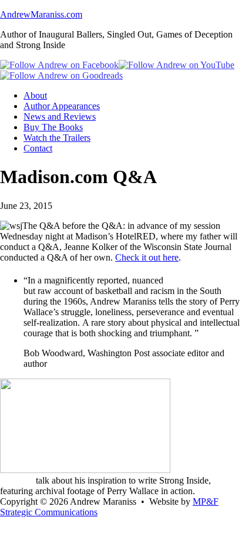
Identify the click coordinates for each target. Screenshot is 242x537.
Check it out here (147, 257)
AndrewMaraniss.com (41, 14)
